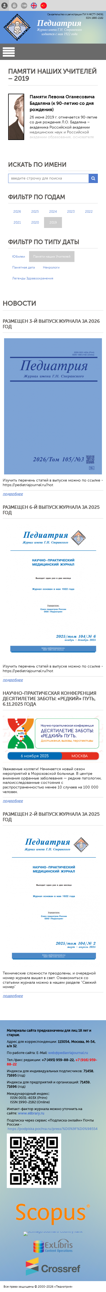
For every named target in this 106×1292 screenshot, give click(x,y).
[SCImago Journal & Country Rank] (53, 1231)
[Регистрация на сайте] (4, 5)
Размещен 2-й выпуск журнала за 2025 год (51, 817)
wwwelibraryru (31, 1113)
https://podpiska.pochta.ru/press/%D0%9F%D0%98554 (53, 1129)
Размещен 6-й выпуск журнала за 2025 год (51, 510)
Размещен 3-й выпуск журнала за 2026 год (51, 324)
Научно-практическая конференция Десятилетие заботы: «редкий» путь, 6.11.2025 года (49, 699)
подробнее (13, 494)
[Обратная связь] (24, 5)
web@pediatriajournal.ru (68, 1053)
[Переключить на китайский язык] (43, 5)
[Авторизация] (14, 5)
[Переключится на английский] (33, 5)
